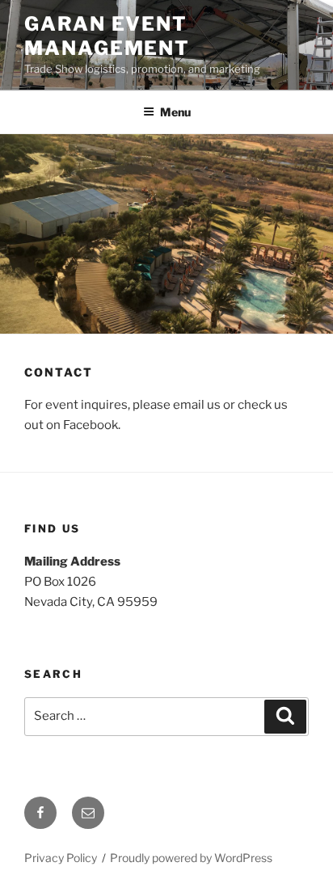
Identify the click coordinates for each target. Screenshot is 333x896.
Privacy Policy (60, 857)
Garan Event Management (107, 36)
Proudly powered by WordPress (191, 857)
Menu (175, 112)
